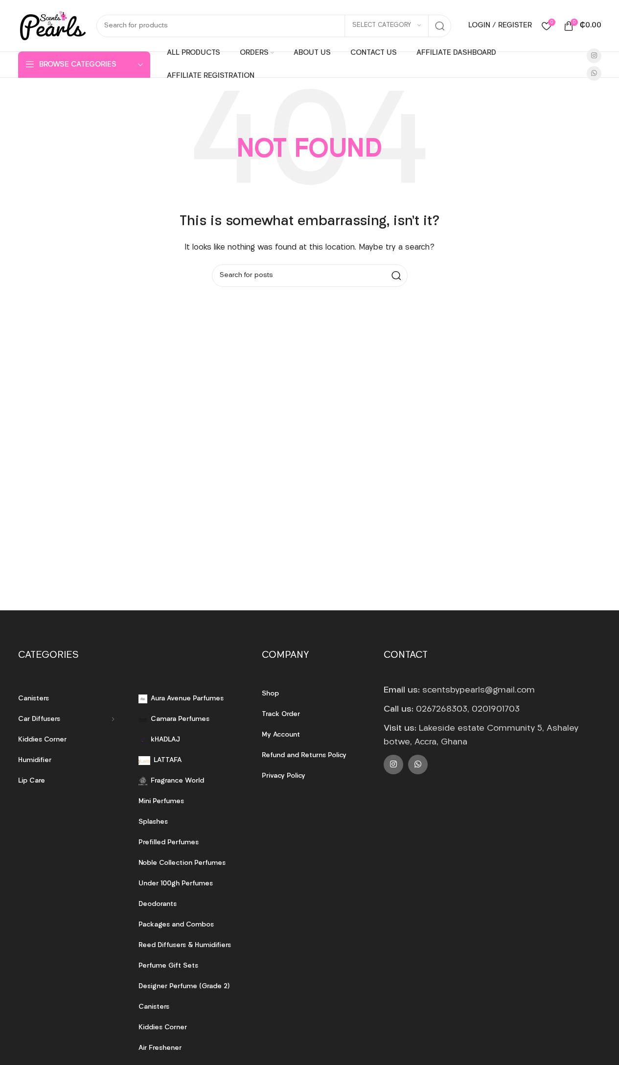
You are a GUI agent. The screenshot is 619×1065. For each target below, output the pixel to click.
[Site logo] (52, 25)
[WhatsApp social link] (594, 73)
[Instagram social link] (594, 55)
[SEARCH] (440, 26)
